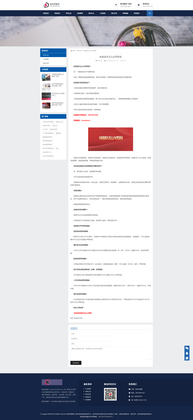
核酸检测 (58, 133)
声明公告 (68, 13)
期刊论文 (91, 13)
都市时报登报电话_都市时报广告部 (58, 104)
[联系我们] (186, 353)
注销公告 (54, 125)
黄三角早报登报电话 (48, 148)
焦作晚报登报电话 (47, 144)
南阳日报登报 (53, 129)
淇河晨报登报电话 (47, 140)
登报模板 (125, 13)
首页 (73, 50)
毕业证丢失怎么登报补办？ (58, 94)
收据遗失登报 (78, 318)
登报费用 (80, 13)
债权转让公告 (59, 122)
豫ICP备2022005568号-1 (106, 416)
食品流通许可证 (47, 152)
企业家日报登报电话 (48, 156)
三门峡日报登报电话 (48, 133)
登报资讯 (57, 13)
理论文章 (114, 13)
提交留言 (76, 363)
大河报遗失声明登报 (48, 122)
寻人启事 (45, 129)
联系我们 (137, 13)
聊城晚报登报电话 (47, 137)
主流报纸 (103, 13)
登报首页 (46, 13)
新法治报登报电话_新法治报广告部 (58, 85)
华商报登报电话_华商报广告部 (58, 75)
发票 (57, 148)
